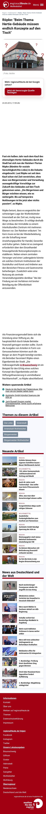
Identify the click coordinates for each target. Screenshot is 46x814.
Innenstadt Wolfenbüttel (15, 429)
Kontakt (6, 702)
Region (4, 13)
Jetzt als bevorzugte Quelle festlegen (20, 91)
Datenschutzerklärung (13, 719)
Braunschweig (9, 751)
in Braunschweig (28, 365)
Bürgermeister (10, 434)
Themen (7, 714)
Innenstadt (21, 423)
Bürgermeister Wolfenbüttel (16, 440)
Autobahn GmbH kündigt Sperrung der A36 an (22, 396)
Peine (5, 768)
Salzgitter (7, 772)
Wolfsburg (8, 780)
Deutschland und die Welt (14, 792)
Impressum (8, 723)
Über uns (7, 706)
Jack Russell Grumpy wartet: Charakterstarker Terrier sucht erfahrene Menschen (23, 403)
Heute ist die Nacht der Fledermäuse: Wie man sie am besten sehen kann (23, 390)
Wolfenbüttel (12, 13)
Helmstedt (7, 763)
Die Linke (8, 423)
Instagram (7, 739)
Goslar (6, 759)
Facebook (7, 735)
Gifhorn (6, 755)
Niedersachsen (9, 788)
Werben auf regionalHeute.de (16, 710)
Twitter (6, 743)
